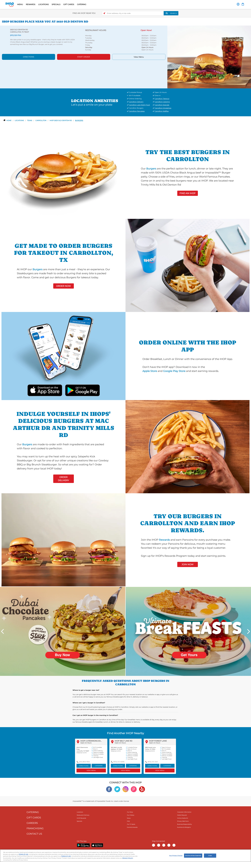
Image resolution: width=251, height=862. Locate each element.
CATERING (81, 4)
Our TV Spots (131, 824)
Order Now (63, 286)
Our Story (130, 812)
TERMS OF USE (23, 854)
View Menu (139, 57)
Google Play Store (174, 370)
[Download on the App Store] (45, 390)
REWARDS (30, 4)
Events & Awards (132, 827)
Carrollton (41, 120)
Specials (79, 821)
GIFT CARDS (68, 4)
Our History (130, 815)
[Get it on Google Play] (82, 390)
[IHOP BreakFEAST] (188, 631)
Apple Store (149, 370)
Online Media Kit (182, 818)
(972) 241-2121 (153, 762)
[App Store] (97, 845)
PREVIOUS (2, 631)
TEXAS (30, 120)
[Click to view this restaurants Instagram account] (125, 789)
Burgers (79, 120)
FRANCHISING (35, 828)
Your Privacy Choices (175, 855)
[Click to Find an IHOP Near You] (104, 13)
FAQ (128, 821)
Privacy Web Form (183, 821)
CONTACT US (34, 833)
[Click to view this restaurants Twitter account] (117, 789)
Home (9, 120)
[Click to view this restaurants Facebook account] (109, 789)
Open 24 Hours (85, 743)
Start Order (83, 57)
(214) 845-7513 (84, 762)
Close (210, 855)
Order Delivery (63, 479)
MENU (20, 4)
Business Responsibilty (184, 824)
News (129, 818)
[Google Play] (83, 845)
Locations (19, 120)
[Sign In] (238, 4)
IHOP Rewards (81, 818)
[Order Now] (242, 4)
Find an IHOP (188, 193)
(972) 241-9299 (118, 762)
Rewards (164, 539)
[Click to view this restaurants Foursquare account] (134, 789)
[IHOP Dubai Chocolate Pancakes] (62, 631)
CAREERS (32, 823)
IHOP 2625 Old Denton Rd (61, 120)
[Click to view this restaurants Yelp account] (142, 789)
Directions (28, 57)
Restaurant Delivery (83, 815)
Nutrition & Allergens (184, 827)
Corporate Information (184, 812)
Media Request (182, 815)
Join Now (187, 564)
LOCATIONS (43, 4)
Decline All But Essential (193, 855)
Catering (99, 766)
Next (248, 631)
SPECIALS (56, 4)
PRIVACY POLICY (127, 858)
